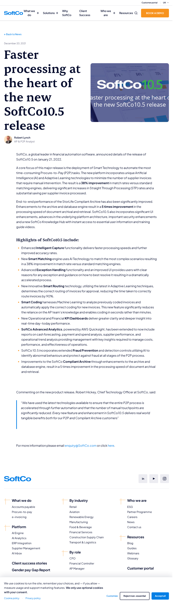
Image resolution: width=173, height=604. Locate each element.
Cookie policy (11, 598)
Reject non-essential (134, 596)
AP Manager (76, 568)
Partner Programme (139, 512)
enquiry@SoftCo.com (80, 445)
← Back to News (12, 34)
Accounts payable (23, 507)
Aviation (74, 512)
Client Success (84, 13)
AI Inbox (17, 553)
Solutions (49, 13)
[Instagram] (164, 478)
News (130, 522)
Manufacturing (78, 522)
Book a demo (155, 13)
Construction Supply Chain (86, 537)
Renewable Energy (81, 517)
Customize (112, 596)
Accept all (160, 596)
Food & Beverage (80, 527)
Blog (130, 543)
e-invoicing (19, 517)
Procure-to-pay (22, 512)
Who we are (106, 13)
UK (164, 2)
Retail (73, 507)
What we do (29, 13)
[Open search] (136, 13)
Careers (132, 517)
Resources (126, 13)
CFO (72, 558)
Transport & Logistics (82, 542)
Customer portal (149, 2)
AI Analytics (19, 538)
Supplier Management (26, 548)
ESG (130, 507)
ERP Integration (21, 543)
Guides (132, 548)
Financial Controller (81, 563)
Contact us (134, 527)
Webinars (133, 553)
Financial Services (80, 532)
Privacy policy (33, 598)
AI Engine (18, 533)
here (111, 445)
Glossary (132, 558)
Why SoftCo (66, 13)
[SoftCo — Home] (13, 13)
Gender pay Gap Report (31, 570)
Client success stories (29, 563)
